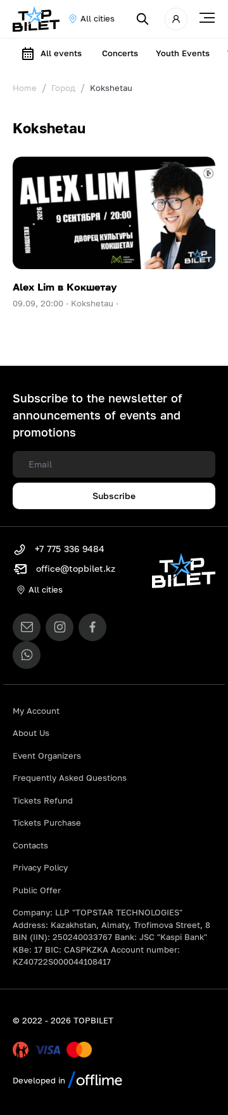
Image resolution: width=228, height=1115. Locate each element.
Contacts (30, 845)
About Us (31, 733)
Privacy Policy (40, 867)
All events (61, 53)
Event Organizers (47, 755)
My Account (36, 711)
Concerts (120, 53)
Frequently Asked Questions (70, 778)
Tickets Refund (43, 800)
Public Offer (37, 890)
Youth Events (183, 53)
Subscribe (114, 495)
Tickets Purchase (47, 822)
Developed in (40, 1080)
